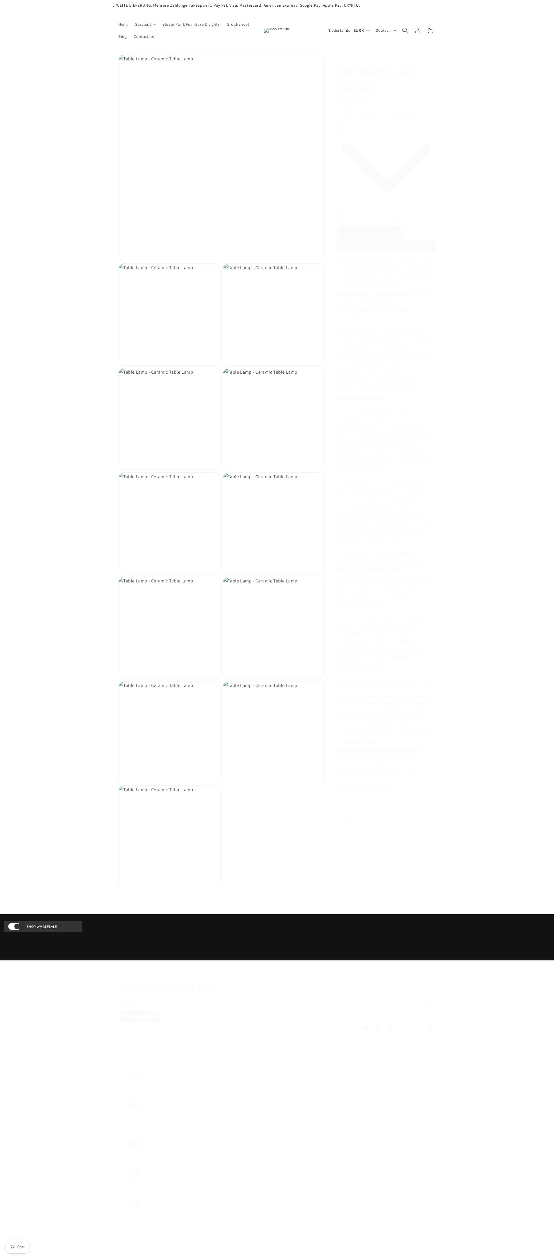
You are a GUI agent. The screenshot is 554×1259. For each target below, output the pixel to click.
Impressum (125, 1245)
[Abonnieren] (429, 1004)
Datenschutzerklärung (133, 1228)
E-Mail (131, 1004)
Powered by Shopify (159, 1216)
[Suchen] (405, 30)
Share (348, 819)
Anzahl (341, 208)
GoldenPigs (137, 1216)
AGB (121, 1234)
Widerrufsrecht (128, 1222)
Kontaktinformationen (133, 1240)
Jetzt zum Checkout (386, 246)
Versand (365, 115)
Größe (341, 125)
